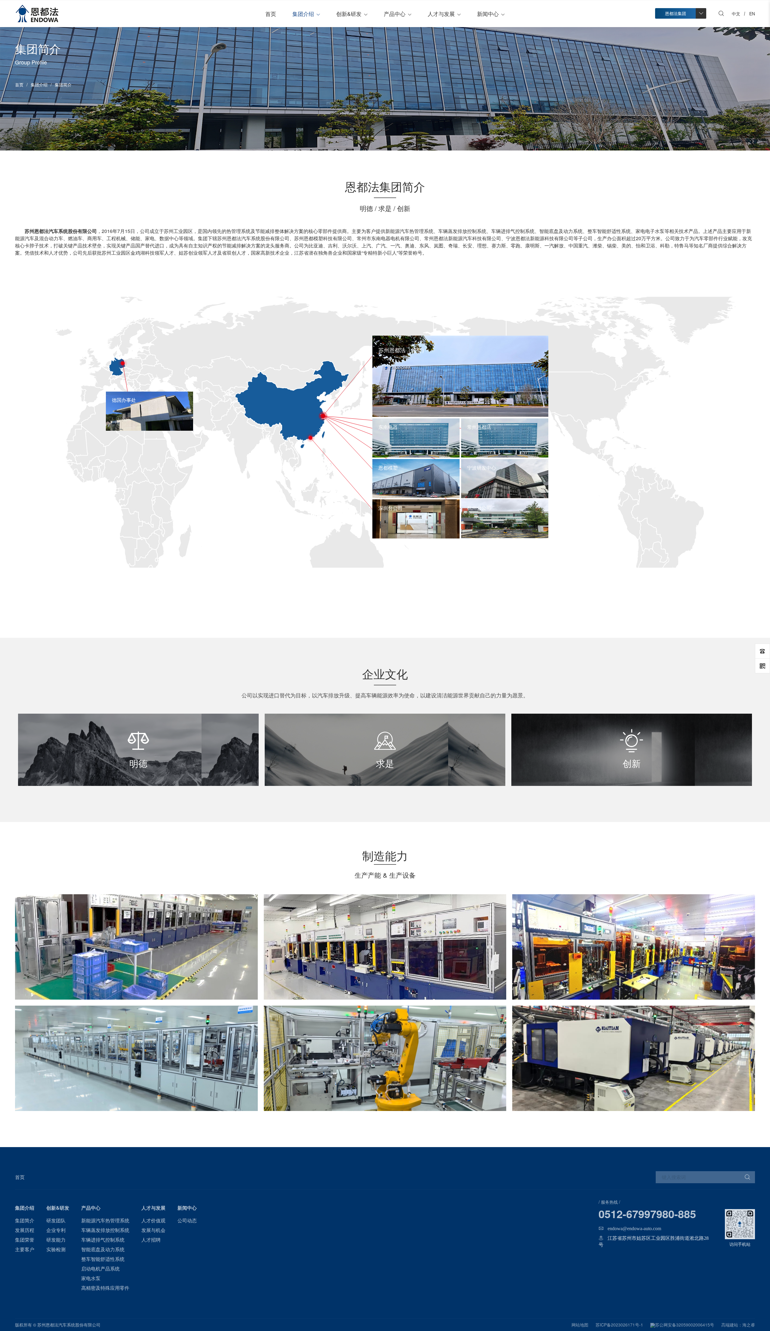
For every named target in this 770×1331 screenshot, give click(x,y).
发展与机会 (153, 1230)
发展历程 (24, 1230)
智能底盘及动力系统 (103, 1249)
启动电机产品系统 (100, 1268)
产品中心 (394, 13)
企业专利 (56, 1230)
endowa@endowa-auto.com (634, 1228)
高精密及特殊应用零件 (105, 1287)
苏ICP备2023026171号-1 (619, 1325)
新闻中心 (488, 13)
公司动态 (187, 1220)
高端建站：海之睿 (738, 1325)
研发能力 (56, 1239)
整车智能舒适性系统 (103, 1258)
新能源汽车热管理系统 (105, 1220)
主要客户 (24, 1249)
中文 (736, 14)
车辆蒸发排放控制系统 (105, 1230)
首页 (270, 13)
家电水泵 (90, 1278)
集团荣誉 (24, 1239)
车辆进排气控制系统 (103, 1239)
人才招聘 (151, 1239)
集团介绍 (303, 13)
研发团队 (56, 1220)
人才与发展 (441, 13)
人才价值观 (153, 1220)
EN (752, 14)
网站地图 (579, 1325)
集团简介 (24, 1220)
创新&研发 (349, 13)
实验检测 (56, 1249)
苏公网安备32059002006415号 (684, 1325)
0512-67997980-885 (647, 1213)
